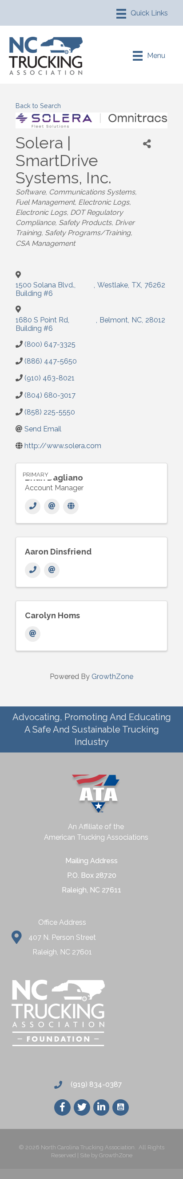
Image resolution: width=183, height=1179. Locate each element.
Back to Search (38, 105)
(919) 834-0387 (95, 1084)
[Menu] (142, 13)
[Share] (147, 144)
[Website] (71, 506)
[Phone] (32, 506)
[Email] (52, 506)
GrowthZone (112, 676)
